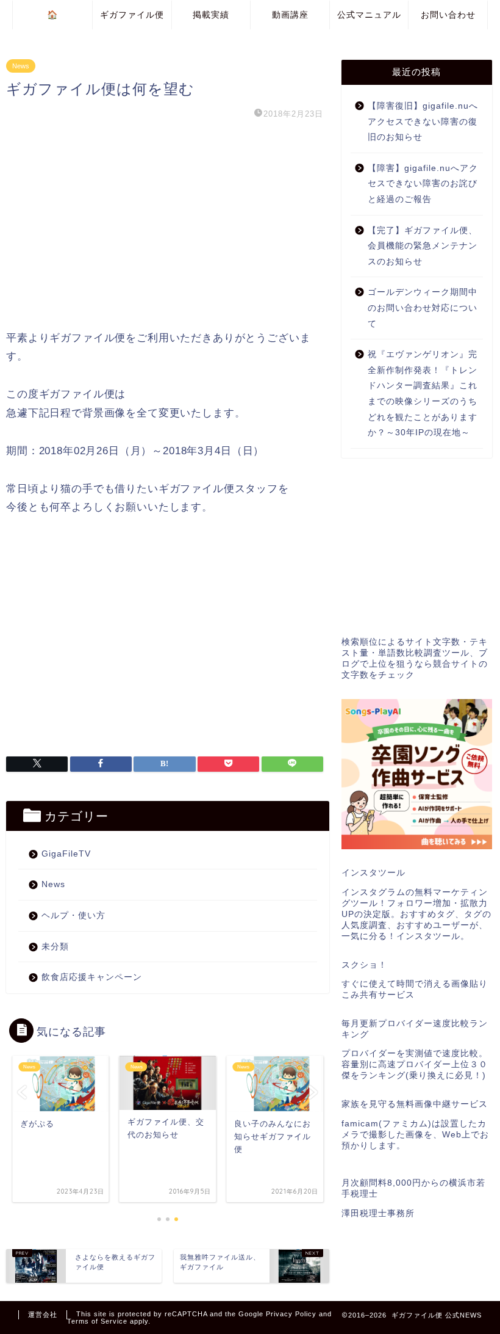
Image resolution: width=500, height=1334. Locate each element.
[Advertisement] (164, 225)
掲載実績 (211, 14)
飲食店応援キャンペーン (91, 977)
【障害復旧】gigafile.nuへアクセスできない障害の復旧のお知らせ (423, 121)
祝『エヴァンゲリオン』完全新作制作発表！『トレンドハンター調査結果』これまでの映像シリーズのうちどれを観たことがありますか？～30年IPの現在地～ (422, 393)
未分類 (55, 946)
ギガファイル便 (132, 14)
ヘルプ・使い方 (73, 915)
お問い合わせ (448, 14)
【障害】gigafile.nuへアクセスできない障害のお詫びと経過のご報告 (423, 184)
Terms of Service (97, 1321)
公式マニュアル (369, 14)
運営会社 (42, 1314)
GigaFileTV (66, 853)
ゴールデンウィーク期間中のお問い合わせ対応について (422, 308)
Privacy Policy (291, 1314)
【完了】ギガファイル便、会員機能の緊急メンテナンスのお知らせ (422, 246)
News (20, 66)
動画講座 (290, 14)
